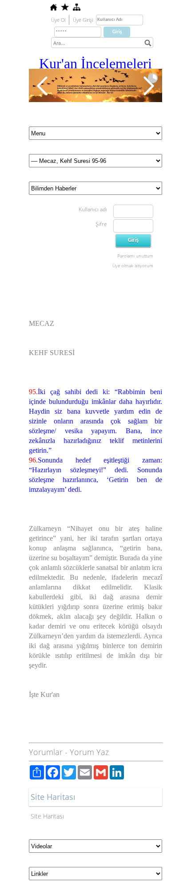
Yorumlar (46, 752)
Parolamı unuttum (135, 256)
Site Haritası (47, 816)
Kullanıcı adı (93, 209)
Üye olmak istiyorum (132, 265)
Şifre (101, 224)
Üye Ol (58, 19)
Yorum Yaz (89, 752)
